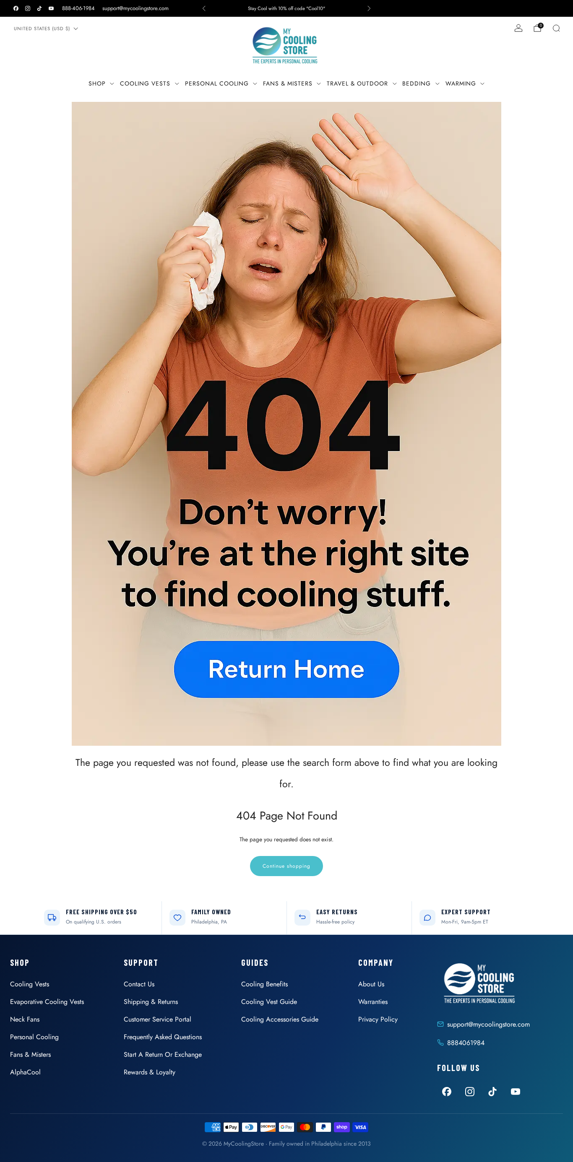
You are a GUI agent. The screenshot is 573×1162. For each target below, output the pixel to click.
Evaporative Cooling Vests (47, 1001)
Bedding (416, 83)
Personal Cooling (217, 83)
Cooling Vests (145, 83)
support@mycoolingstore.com (135, 8)
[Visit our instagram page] (28, 8)
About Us (371, 984)
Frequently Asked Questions (163, 1037)
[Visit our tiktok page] (39, 8)
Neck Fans (24, 1019)
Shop (97, 83)
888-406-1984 (78, 8)
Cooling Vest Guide (269, 1001)
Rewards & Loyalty (149, 1072)
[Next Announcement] (369, 8)
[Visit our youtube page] (51, 8)
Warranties (373, 1001)
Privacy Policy (378, 1019)
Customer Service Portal (157, 1019)
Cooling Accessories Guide (279, 1019)
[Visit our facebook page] (16, 8)
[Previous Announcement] (203, 8)
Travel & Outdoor (357, 83)
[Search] (556, 28)
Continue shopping (286, 866)
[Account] (518, 28)
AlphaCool (25, 1072)
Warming (460, 83)
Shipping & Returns (151, 1001)
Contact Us (139, 984)
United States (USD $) (42, 28)
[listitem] (286, 8)
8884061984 (465, 1043)
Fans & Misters (288, 83)
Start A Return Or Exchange (163, 1054)
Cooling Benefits (264, 984)
